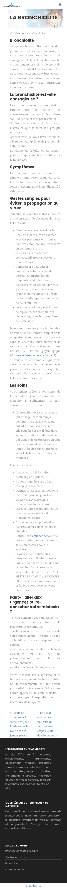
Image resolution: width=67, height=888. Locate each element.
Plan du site (33, 885)
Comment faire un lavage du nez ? (33, 355)
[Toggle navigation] (60, 4)
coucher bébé (41, 536)
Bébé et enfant (21, 33)
